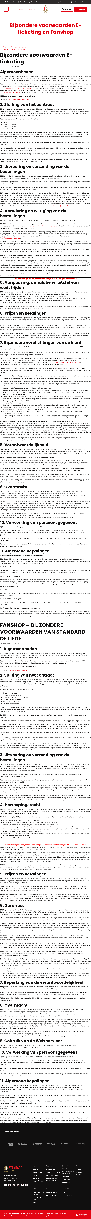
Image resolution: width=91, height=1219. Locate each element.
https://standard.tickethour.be (10, 92)
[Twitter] (13, 1185)
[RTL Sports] (65, 1144)
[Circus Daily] (9, 1144)
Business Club (11, 2)
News (14, 9)
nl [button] (83, 2)
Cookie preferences (60, 1213)
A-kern (78, 1170)
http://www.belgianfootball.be (10, 238)
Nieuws (35, 1170)
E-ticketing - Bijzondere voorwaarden (15, 47)
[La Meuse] (80, 1144)
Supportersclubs (52, 1175)
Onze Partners (67, 1195)
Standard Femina (79, 1173)
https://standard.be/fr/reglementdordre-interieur (64, 362)
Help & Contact (38, 1181)
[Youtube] (26, 1185)
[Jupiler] (22, 1144)
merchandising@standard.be (17, 670)
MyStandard (76, 2)
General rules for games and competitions (39, 1216)
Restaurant (66, 1179)
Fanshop (68, 9)
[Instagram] (5, 1185)
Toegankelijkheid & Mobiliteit (68, 1173)
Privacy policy (48, 1213)
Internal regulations (27, 1213)
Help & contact (64, 2)
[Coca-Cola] (51, 1144)
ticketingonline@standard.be (59, 206)
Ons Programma (51, 1192)
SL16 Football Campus (37, 1198)
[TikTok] (22, 1185)
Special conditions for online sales (14, 1216)
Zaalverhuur (66, 1182)
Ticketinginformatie (53, 1172)
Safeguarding (34, 2)
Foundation (23, 2)
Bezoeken (65, 1177)
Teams (30, 9)
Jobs (34, 1202)
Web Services (39, 1213)
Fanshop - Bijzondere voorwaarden (14, 49)
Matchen (22, 9)
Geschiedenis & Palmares (38, 1193)
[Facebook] (9, 1185)
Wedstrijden (37, 1172)
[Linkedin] (18, 1185)
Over (63, 1192)
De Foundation (51, 1195)
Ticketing (82, 9)
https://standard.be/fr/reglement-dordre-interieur (16, 88)
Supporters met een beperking (51, 1179)
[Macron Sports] (37, 1144)
